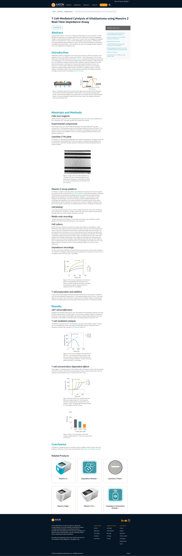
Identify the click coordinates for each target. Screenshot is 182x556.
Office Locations (123, 536)
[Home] (58, 5)
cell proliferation (75, 327)
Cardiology (109, 528)
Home (54, 11)
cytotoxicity (78, 59)
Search (121, 543)
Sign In (116, 1)
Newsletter (122, 533)
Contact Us (103, 5)
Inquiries (122, 530)
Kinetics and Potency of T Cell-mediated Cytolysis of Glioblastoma (116, 38)
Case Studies (97, 533)
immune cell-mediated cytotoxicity (92, 449)
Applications (76, 5)
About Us (94, 5)
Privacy (128, 553)
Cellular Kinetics (110, 530)
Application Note (69, 11)
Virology (109, 538)
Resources (85, 5)
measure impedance (78, 193)
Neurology (109, 533)
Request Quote (123, 541)
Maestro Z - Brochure (112, 52)
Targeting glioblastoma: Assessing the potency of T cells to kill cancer (116, 44)
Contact (121, 528)
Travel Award (97, 538)
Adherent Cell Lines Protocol (113, 41)
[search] (110, 5)
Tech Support (123, 538)
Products (68, 5)
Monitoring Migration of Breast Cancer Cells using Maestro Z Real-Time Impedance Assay (117, 49)
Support (121, 1)
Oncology (109, 536)
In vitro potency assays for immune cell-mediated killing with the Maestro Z (116, 34)
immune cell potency (78, 71)
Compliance (96, 536)
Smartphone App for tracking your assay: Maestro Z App (116, 55)
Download (56, 27)
